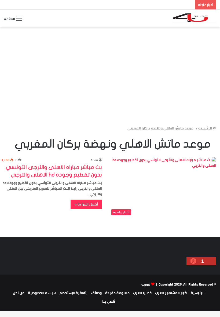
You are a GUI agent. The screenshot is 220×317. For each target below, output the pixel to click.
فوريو (145, 284)
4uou (94, 160)
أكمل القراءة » (86, 204)
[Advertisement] (110, 83)
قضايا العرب (142, 293)
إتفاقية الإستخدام (73, 293)
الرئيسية (205, 128)
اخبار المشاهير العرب (171, 293)
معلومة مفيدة (117, 293)
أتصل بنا (108, 301)
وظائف (96, 293)
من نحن (18, 293)
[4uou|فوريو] (194, 18)
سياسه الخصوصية (42, 293)
